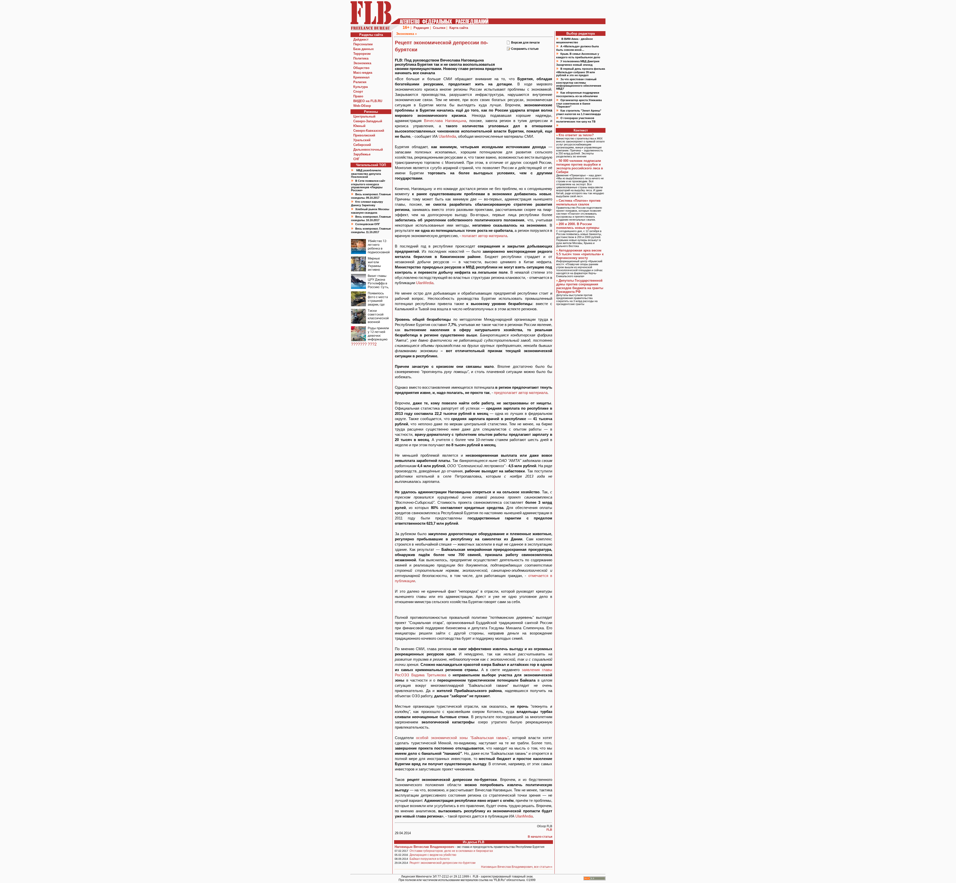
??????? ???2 (364, 344)
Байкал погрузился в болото (430, 859)
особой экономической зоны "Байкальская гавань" (462, 738)
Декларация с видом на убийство (433, 855)
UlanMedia (447, 136)
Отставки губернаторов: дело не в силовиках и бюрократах (451, 851)
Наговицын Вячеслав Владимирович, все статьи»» (516, 867)
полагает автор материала (484, 236)
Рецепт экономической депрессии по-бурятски (443, 863)
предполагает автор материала (520, 392)
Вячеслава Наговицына (445, 121)
